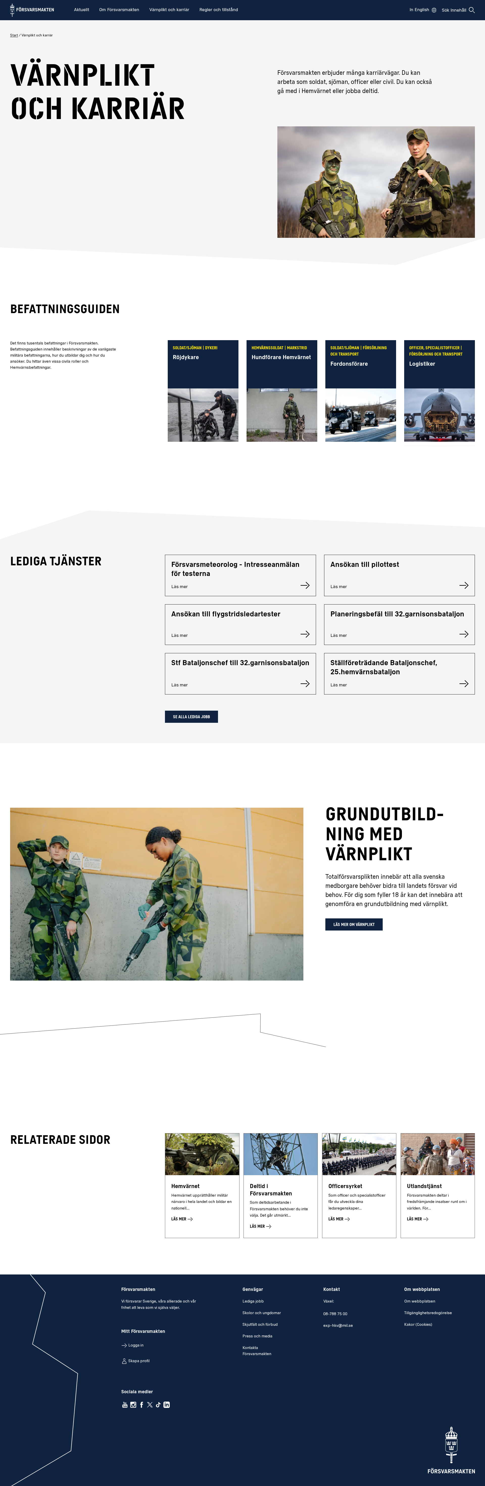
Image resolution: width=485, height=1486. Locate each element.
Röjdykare (186, 358)
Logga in (135, 1345)
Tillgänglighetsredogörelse (428, 1313)
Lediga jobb (253, 1301)
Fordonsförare (349, 364)
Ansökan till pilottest (364, 565)
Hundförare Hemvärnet (281, 358)
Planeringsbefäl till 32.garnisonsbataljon (397, 614)
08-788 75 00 (335, 1314)
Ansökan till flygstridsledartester (225, 614)
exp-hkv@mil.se (338, 1326)
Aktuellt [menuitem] (81, 10)
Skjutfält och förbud (260, 1325)
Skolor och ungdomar (262, 1313)
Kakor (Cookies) (418, 1325)
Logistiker (422, 364)
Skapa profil (139, 1361)
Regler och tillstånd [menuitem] (218, 10)
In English (419, 10)
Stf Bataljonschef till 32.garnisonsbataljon (240, 663)
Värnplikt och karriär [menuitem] (169, 10)
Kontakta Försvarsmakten (257, 1351)
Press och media (257, 1336)
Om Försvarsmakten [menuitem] (119, 10)
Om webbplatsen (419, 1301)
